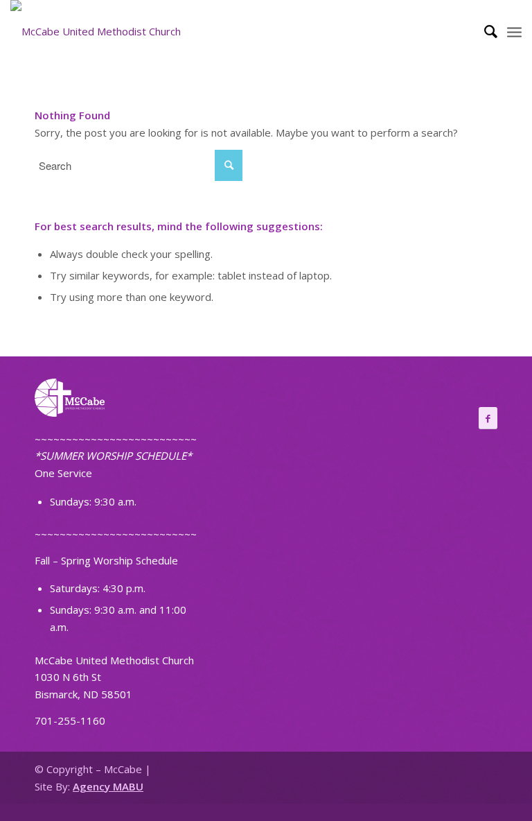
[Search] (483, 31)
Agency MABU (108, 786)
